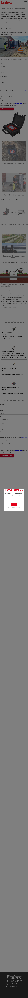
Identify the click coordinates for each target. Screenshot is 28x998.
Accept (14, 504)
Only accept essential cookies (14, 507)
